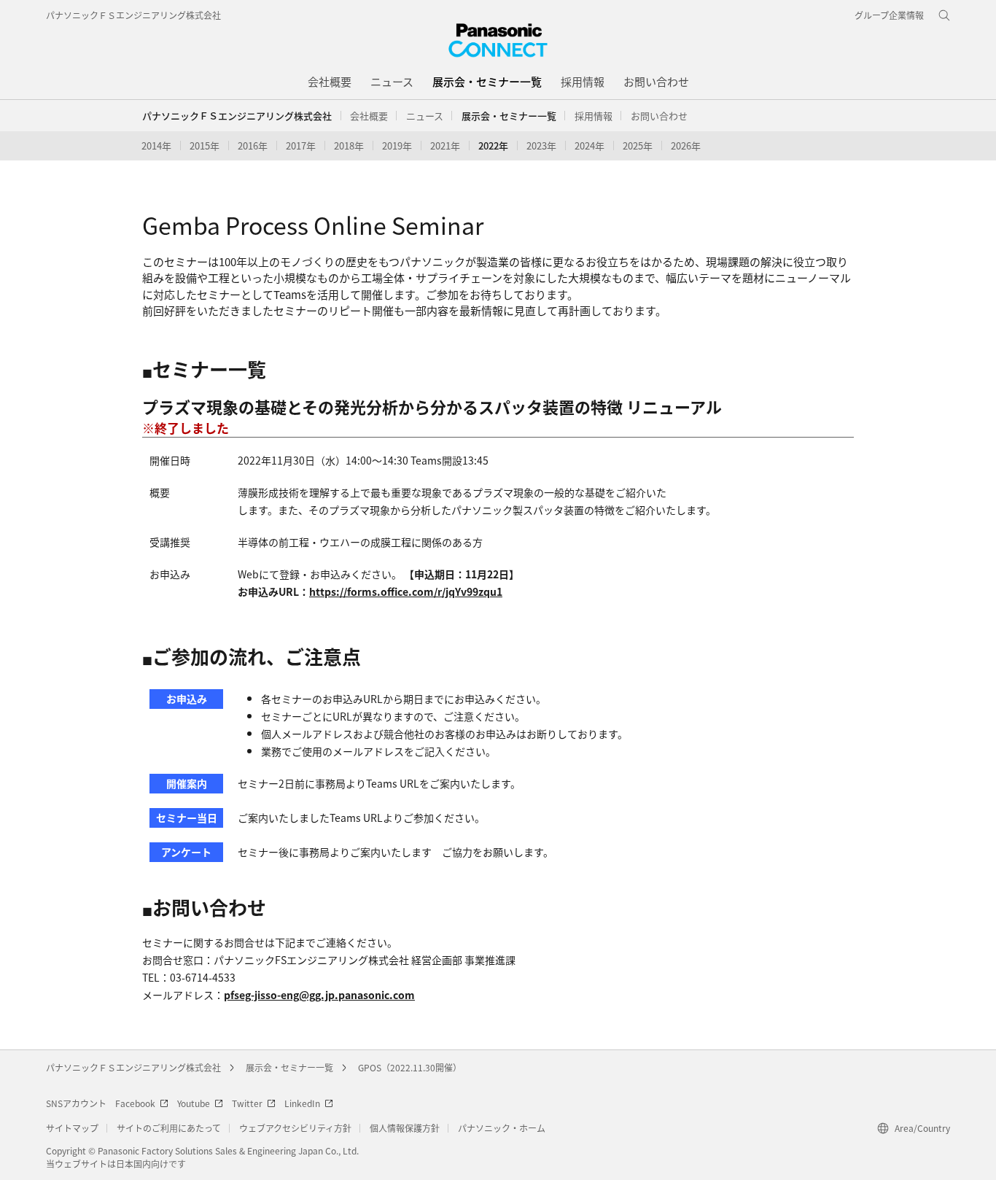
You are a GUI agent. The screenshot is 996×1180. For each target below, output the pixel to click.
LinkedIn (302, 1103)
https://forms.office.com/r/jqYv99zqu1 (405, 591)
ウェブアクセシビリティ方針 (295, 1128)
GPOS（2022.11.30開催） (410, 1067)
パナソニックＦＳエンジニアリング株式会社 (133, 15)
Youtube (193, 1103)
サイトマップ (72, 1128)
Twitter (247, 1103)
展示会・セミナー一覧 (289, 1067)
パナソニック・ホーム (501, 1128)
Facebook (135, 1103)
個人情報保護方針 (405, 1128)
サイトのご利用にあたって (169, 1128)
